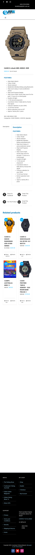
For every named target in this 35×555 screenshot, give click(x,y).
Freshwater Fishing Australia (9, 487)
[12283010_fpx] (17, 43)
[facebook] (3, 2)
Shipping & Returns (9, 528)
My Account (23, 493)
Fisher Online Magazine (7, 492)
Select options (7, 255)
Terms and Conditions (7, 520)
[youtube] (7, 2)
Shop (21, 482)
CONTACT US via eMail (25, 519)
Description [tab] (6, 126)
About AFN (7, 503)
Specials (28, 118)
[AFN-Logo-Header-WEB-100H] (9, 11)
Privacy (6, 515)
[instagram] (10, 2)
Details (13, 254)
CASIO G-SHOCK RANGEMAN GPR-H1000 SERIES (8, 241)
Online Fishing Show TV (8, 498)
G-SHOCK (22, 118)
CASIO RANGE (15, 118)
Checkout (23, 490)
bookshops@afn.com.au (22, 6)
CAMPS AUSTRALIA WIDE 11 (8, 283)
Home (5, 532)
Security (6, 524)
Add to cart (23, 255)
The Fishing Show (9, 482)
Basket (22, 486)
